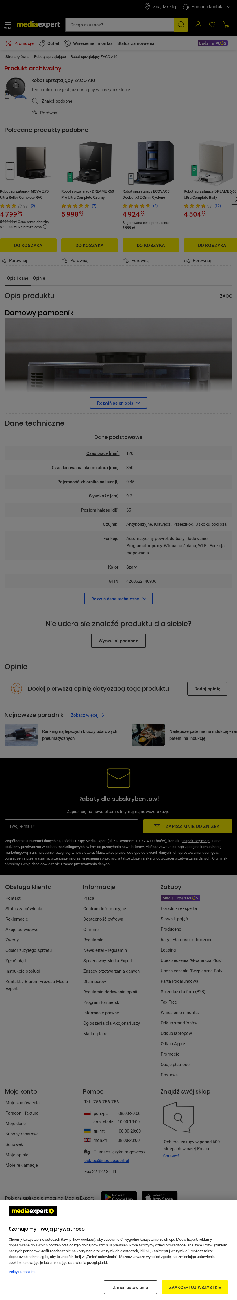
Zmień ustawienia (130, 1287)
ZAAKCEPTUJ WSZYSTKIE (195, 1287)
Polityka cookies (22, 1271)
